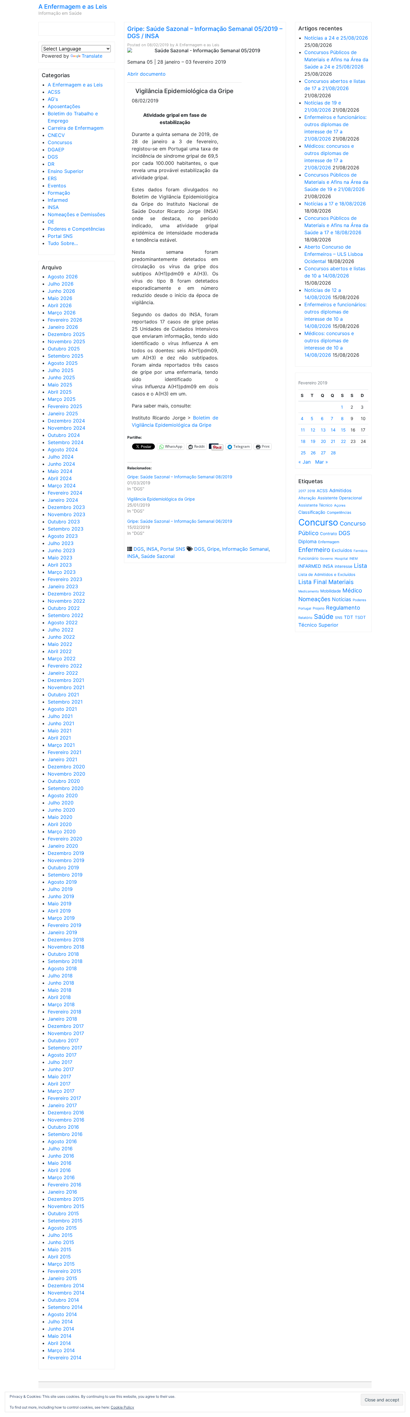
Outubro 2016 (63, 1127)
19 (313, 441)
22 (343, 441)
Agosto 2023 (63, 536)
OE (51, 222)
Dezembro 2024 (66, 421)
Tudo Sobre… (63, 243)
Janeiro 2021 (62, 759)
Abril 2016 (59, 1170)
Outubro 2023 (64, 522)
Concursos (60, 142)
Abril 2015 (59, 1257)
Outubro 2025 (64, 349)
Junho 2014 (61, 1329)
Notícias (341, 599)
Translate (92, 56)
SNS (338, 617)
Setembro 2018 (65, 961)
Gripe (213, 549)
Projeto (318, 608)
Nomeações (314, 599)
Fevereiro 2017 (64, 1098)
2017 (302, 491)
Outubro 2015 (63, 1213)
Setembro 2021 (65, 702)
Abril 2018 (59, 997)
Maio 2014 (59, 1336)
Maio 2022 (60, 644)
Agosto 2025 (63, 363)
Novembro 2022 (66, 601)
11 (303, 429)
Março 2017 (61, 1091)
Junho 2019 (61, 896)
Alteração (307, 498)
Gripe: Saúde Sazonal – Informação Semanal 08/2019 (179, 476)
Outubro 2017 (63, 1040)
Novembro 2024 (66, 428)
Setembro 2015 (65, 1221)
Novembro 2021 (66, 687)
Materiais (341, 582)
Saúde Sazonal (158, 556)
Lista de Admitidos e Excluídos (326, 574)
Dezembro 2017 (66, 1026)
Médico (352, 590)
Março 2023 (62, 572)
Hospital (341, 558)
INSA (53, 207)
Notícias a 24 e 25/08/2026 (336, 38)
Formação (59, 193)
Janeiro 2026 (63, 327)
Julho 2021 (60, 716)
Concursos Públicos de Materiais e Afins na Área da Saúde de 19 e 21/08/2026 (336, 182)
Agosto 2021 (62, 709)
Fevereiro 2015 (64, 1271)
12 (313, 429)
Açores (339, 505)
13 (323, 429)
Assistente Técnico (315, 505)
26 (313, 452)
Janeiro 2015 (62, 1278)
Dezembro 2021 (66, 680)
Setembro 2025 (65, 356)
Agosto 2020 (63, 795)
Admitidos (340, 490)
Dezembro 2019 (66, 853)
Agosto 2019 (62, 882)
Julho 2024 (61, 457)
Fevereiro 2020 (65, 839)
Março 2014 (61, 1350)
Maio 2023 (60, 558)
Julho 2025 (61, 370)
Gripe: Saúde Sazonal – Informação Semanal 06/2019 (179, 521)
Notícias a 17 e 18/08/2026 (335, 204)
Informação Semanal (245, 549)
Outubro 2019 (63, 867)
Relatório (305, 618)
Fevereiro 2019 (64, 925)
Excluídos (342, 550)
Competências (339, 512)
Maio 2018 (59, 990)
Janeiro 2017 (62, 1105)
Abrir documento (146, 74)
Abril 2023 (60, 565)
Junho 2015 (61, 1242)
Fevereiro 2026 (65, 320)
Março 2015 (61, 1264)
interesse (343, 566)
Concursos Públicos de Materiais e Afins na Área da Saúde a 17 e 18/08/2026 (336, 225)
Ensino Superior (65, 171)
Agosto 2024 (63, 450)
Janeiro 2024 (63, 500)
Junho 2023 (61, 550)
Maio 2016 (59, 1163)
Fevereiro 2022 (65, 666)
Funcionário (308, 558)
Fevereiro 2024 (65, 493)
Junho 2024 (61, 464)
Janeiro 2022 (63, 673)
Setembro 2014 (65, 1307)
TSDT (360, 617)
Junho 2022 (61, 637)
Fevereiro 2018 (64, 1012)
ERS (52, 178)
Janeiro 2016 (62, 1192)
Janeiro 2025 (63, 413)
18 (303, 441)
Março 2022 (62, 659)
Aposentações (64, 106)
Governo (326, 558)
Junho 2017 (61, 1069)
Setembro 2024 (65, 442)
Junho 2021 (61, 723)
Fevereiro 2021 (64, 752)
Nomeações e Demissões (76, 214)
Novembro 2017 (66, 1033)
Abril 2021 (59, 738)
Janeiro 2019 (62, 932)
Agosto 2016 (62, 1141)
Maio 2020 (60, 817)
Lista (360, 565)
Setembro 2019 (65, 875)
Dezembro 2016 (66, 1113)
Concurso (318, 522)
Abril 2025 (60, 392)
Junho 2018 (61, 983)
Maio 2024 (60, 471)
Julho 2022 (61, 630)
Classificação (311, 512)
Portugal (304, 608)
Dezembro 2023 (66, 507)
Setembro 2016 (65, 1134)
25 (303, 452)
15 (343, 429)
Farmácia (360, 551)
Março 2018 (61, 1004)
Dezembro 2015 (66, 1199)
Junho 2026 (61, 291)
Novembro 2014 (66, 1293)
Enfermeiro (314, 549)
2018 (311, 491)
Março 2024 (62, 486)
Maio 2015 (59, 1249)
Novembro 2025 (66, 341)
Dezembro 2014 (66, 1285)
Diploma (307, 541)
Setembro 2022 (65, 615)
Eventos (57, 186)
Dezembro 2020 (66, 767)
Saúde (323, 616)
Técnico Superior (318, 625)
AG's (53, 99)
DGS (53, 157)
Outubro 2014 (63, 1300)
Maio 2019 (59, 904)
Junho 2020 (61, 810)
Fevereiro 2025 (65, 406)
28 (333, 452)
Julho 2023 (61, 543)
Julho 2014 (60, 1322)
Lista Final (312, 582)
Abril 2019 (59, 911)
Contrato (328, 533)
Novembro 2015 (66, 1206)
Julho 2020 (61, 803)
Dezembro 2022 (66, 594)
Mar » (321, 462)
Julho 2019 (60, 889)
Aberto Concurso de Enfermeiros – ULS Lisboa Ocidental (333, 254)
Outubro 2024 (64, 435)
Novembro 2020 (66, 774)
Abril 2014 (59, 1343)
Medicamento (308, 591)
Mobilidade (330, 591)
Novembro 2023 (66, 514)
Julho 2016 (60, 1149)
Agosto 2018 (62, 968)
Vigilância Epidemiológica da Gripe (161, 498)
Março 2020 (62, 831)
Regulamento (343, 607)
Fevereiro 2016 (64, 1185)
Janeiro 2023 (63, 586)
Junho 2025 (61, 377)
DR (51, 164)
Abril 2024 (60, 478)
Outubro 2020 (64, 781)
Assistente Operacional (340, 497)
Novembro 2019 (66, 860)
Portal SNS (60, 236)
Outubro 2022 (64, 608)
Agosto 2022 (63, 622)
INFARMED (309, 566)
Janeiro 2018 (62, 1019)
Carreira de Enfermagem (76, 128)
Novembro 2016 (66, 1120)
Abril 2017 (59, 1084)
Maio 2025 (60, 385)
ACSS (54, 92)
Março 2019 (61, 918)
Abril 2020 (60, 824)
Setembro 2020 (65, 788)
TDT (348, 617)
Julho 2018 (60, 976)
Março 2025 (62, 399)
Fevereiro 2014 (64, 1358)
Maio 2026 (60, 298)
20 (323, 441)
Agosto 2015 (62, 1228)
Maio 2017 (59, 1076)
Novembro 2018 (66, 947)
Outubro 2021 (63, 695)
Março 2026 (62, 313)
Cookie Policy (122, 1407)
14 (333, 429)
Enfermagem (328, 542)
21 (333, 441)
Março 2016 (61, 1177)
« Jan (304, 462)
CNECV (56, 135)
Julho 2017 (60, 1062)
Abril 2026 (60, 305)
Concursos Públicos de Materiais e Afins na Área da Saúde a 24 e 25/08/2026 (336, 59)
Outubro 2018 (63, 954)
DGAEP (56, 150)
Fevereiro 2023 (65, 579)
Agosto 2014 (62, 1314)
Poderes (359, 600)
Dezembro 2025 (66, 334)
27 (323, 452)
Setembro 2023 (65, 529)
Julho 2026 (61, 284)
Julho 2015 (60, 1235)
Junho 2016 (61, 1156)
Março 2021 (61, 745)
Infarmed (58, 200)
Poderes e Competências (76, 229)
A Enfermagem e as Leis (72, 6)
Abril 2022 (60, 651)
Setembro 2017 (65, 1048)
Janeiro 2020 (63, 846)
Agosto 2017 (62, 1055)
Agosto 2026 (63, 277)
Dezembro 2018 (66, 940)
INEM (353, 558)
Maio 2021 (59, 731)
